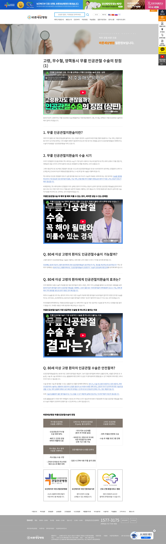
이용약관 (41, 528)
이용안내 (34, 511)
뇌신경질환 (77, 511)
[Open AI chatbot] (142, 535)
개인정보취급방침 (32, 528)
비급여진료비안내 (61, 528)
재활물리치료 (87, 511)
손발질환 (58, 511)
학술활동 (93, 20)
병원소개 (69, 20)
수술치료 (106, 511)
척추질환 (42, 511)
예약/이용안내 (59, 20)
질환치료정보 (102, 20)
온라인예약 (125, 520)
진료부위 (77, 20)
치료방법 (85, 20)
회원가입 (104, 14)
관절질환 (50, 511)
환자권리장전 (50, 528)
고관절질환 (67, 511)
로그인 (96, 14)
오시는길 (133, 520)
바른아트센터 (120, 20)
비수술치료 (97, 511)
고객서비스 (123, 511)
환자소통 (111, 20)
